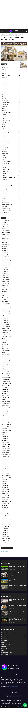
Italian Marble (5, 149)
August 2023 (4, 291)
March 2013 (4, 536)
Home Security (5, 140)
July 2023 (4, 293)
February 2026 (5, 232)
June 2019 (4, 389)
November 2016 (5, 450)
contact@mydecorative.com (12, 686)
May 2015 (4, 485)
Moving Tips (4, 165)
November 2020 (5, 356)
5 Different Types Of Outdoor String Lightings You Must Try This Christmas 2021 (17, 619)
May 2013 (4, 532)
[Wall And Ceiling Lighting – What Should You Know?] (4, 613)
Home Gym (4, 134)
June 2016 (4, 460)
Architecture (4, 69)
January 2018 (5, 422)
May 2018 (4, 415)
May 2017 (4, 438)
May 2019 (4, 391)
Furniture (4, 122)
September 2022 (5, 313)
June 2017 (4, 436)
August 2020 (4, 362)
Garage (3, 124)
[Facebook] (7, 696)
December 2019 (5, 377)
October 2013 (5, 522)
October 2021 (5, 334)
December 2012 (5, 542)
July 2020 (4, 364)
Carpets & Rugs (5, 81)
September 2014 (5, 501)
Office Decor (4, 167)
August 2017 (4, 432)
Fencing (3, 108)
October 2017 (5, 428)
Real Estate (4, 179)
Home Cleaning (5, 132)
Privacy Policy (20, 706)
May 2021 (4, 344)
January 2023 (5, 305)
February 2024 (5, 279)
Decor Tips (4, 96)
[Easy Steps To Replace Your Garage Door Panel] (4, 587)
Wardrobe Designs (6, 208)
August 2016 (4, 456)
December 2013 (5, 519)
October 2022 (5, 311)
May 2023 (4, 297)
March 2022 (4, 324)
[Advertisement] (14, 15)
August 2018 (4, 409)
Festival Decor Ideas (6, 112)
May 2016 (4, 462)
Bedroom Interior (5, 77)
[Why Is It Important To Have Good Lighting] (4, 601)
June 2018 (4, 413)
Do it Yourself (5, 100)
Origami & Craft (5, 169)
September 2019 (5, 383)
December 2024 (5, 260)
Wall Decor (4, 206)
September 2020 (5, 360)
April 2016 (4, 464)
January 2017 (5, 446)
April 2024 (4, 275)
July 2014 (4, 505)
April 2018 (4, 417)
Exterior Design (5, 106)
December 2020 (5, 354)
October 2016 (5, 452)
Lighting (3, 155)
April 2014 (4, 511)
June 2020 (4, 366)
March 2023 (4, 301)
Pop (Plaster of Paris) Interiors (8, 177)
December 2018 (5, 401)
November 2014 (5, 497)
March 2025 (4, 254)
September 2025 (5, 242)
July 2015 (4, 481)
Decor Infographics (6, 94)
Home (2, 34)
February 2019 (5, 397)
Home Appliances (5, 130)
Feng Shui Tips (5, 110)
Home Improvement (6, 136)
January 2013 (5, 540)
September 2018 (5, 407)
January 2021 (5, 352)
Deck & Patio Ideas (6, 90)
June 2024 (4, 271)
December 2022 (5, 307)
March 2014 (4, 513)
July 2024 (4, 269)
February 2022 (5, 326)
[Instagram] (11, 696)
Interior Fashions (5, 147)
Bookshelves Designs (6, 79)
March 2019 (4, 395)
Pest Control (4, 173)
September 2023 (5, 289)
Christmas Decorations (7, 85)
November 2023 (5, 285)
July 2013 (4, 528)
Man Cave (4, 159)
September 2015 (5, 477)
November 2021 (5, 332)
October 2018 (5, 405)
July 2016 (4, 458)
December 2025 (5, 236)
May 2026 (4, 226)
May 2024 (4, 273)
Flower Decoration (6, 120)
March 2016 (4, 466)
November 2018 (5, 403)
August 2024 (4, 267)
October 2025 (5, 240)
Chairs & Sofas (5, 83)
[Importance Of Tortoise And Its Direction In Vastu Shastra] (4, 607)
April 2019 (4, 393)
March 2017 (4, 442)
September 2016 (5, 454)
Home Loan (4, 138)
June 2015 (4, 483)
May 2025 (4, 250)
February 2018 (5, 420)
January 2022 (5, 328)
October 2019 (5, 381)
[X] (20, 696)
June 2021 (4, 342)
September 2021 (5, 336)
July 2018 (4, 411)
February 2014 (5, 515)
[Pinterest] (17, 696)
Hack (3, 128)
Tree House (4, 192)
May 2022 (4, 320)
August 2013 (4, 526)
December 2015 (5, 471)
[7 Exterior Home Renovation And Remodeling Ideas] (14, 60)
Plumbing (4, 175)
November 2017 (5, 426)
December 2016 (5, 448)
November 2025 (5, 238)
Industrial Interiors (6, 143)
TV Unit (3, 194)
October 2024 (5, 264)
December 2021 (5, 330)
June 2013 (4, 530)
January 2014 (5, 517)
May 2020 (4, 367)
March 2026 (4, 230)
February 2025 (5, 256)
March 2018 (4, 418)
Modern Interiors (5, 163)
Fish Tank (4, 116)
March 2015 (4, 489)
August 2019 (4, 385)
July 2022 (4, 316)
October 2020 (5, 358)
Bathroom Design (6, 75)
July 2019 (4, 387)
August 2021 (4, 338)
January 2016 (5, 469)
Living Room (4, 157)
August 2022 (4, 315)
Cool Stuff (4, 89)
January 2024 (5, 281)
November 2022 (5, 309)
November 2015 (5, 473)
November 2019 (5, 379)
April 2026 (4, 228)
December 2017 (5, 424)
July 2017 (4, 434)
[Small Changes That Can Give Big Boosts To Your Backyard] (4, 568)
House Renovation (6, 141)
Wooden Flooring (5, 212)
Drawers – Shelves (6, 102)
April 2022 (4, 322)
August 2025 (4, 244)
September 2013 (5, 524)
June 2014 (4, 507)
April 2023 (4, 299)
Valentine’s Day (5, 198)
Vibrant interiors (5, 202)
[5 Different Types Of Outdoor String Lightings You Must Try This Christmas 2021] (4, 619)
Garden (3, 126)
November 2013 (5, 521)
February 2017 (5, 444)
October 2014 (5, 499)
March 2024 (4, 277)
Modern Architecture (6, 161)
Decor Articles (5, 92)
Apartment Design (6, 67)
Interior (3, 145)
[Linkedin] (14, 696)
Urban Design (5, 196)
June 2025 (4, 248)
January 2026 (5, 234)
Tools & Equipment (6, 191)
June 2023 (4, 295)
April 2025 (4, 252)
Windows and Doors (6, 210)
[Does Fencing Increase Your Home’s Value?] (4, 580)
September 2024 (5, 265)
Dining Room (5, 98)
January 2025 (5, 258)
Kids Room (4, 151)
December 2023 (5, 283)
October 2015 (5, 475)
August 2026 (4, 220)
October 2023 (5, 287)
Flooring (4, 118)
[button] (2, 31)
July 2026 (4, 222)
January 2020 (5, 375)
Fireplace (4, 114)
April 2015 (4, 487)
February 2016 (5, 468)
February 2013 (5, 538)
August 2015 (4, 479)
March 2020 (4, 371)
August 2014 (4, 503)
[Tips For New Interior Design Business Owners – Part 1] (4, 574)
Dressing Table (5, 104)
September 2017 (5, 430)
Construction (4, 87)
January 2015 (5, 493)
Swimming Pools (5, 187)
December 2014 (5, 495)
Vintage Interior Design (7, 204)
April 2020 (4, 369)
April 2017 (4, 440)
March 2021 (4, 348)
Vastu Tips (4, 200)
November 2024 (5, 262)
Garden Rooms (4, 551)
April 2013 (4, 534)
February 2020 (5, 373)
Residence (4, 181)
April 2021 (4, 346)
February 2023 (5, 303)
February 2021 (5, 350)
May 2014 (4, 509)
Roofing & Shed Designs (7, 183)
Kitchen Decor (5, 153)
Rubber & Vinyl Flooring (7, 185)
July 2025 (4, 246)
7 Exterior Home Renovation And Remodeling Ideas (14, 34)
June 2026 (4, 224)
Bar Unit (4, 71)
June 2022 (4, 318)
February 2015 (5, 491)
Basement (4, 73)
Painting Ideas (5, 171)
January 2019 (5, 399)
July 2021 (4, 340)
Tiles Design (4, 189)
